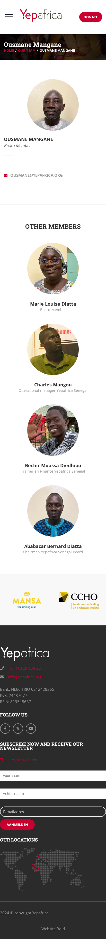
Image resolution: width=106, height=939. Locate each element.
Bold (61, 928)
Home (9, 50)
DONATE (91, 17)
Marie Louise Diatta (53, 304)
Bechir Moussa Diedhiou (53, 465)
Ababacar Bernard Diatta (53, 546)
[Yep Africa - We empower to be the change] (40, 15)
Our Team (27, 50)
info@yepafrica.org (24, 676)
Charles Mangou (53, 385)
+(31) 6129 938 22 (24, 668)
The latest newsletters (19, 759)
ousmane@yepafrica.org (36, 175)
